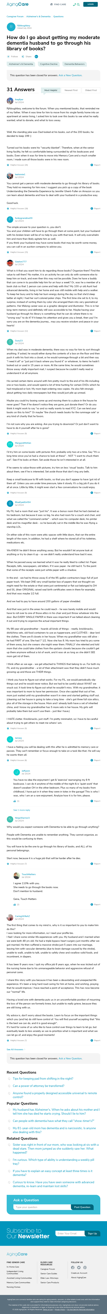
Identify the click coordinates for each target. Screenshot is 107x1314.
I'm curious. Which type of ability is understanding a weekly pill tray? (53, 1162)
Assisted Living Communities (19, 1278)
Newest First (71, 90)
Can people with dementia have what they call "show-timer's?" (53, 1121)
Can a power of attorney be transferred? (38, 1086)
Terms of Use (48, 1309)
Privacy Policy (60, 1309)
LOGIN (90, 4)
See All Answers (15, 1049)
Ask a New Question (70, 75)
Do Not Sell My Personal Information (80, 1309)
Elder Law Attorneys (49, 1278)
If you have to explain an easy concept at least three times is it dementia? (52, 1173)
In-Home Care (13, 1267)
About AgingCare (78, 1277)
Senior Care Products (50, 1282)
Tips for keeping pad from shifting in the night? (43, 1079)
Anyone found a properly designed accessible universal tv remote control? (55, 1095)
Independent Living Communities (15, 1272)
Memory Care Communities (18, 1282)
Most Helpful (50, 90)
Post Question (82, 1207)
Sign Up (92, 1233)
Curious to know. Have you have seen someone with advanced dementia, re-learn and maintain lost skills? (53, 1184)
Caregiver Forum (48, 1269)
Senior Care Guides (49, 1273)
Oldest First (91, 90)
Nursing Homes (13, 1287)
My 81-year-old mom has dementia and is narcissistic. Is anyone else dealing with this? (54, 1130)
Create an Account (79, 1273)
